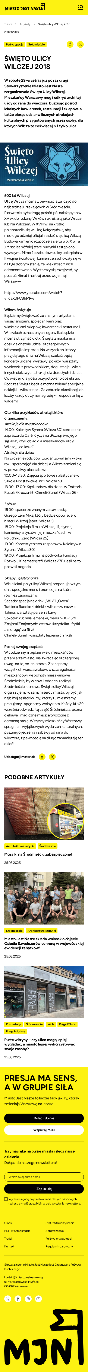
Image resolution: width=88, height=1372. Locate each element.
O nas (8, 1223)
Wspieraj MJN (44, 1130)
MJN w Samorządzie (17, 1231)
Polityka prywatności (58, 1238)
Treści (8, 24)
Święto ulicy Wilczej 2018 (54, 24)
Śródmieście (36, 44)
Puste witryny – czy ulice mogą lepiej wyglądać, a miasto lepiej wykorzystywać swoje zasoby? (39, 1044)
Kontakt (9, 1246)
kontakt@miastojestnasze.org (23, 1277)
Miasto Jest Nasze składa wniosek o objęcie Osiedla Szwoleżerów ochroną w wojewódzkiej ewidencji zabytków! (44, 943)
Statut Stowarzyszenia (59, 1223)
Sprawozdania (54, 1231)
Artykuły (25, 24)
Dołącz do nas (44, 1118)
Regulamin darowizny (59, 1246)
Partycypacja (14, 44)
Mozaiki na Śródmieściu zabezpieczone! (38, 854)
